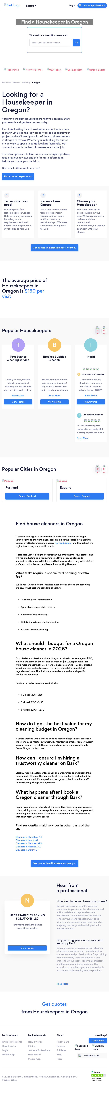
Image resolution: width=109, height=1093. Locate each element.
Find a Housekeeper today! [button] (18, 176)
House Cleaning (21, 82)
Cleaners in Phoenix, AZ (28, 846)
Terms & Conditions (48, 1076)
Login (5, 1050)
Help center (34, 1054)
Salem (68, 543)
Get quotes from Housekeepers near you (54, 247)
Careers (61, 1046)
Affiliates (61, 1050)
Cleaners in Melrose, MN (29, 843)
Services (6, 82)
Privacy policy (9, 1080)
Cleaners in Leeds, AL (27, 840)
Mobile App (8, 1054)
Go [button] (76, 42)
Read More (62, 983)
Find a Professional (12, 1041)
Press (59, 1059)
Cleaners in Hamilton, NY (29, 837)
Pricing (31, 1046)
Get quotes (54, 1004)
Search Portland (27, 496)
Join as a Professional (39, 1050)
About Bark (63, 1041)
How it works (9, 1046)
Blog (59, 1054)
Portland (59, 543)
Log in (72, 5)
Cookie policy (68, 1076)
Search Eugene (82, 496)
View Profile (18, 401)
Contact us (98, 1040)
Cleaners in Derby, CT (27, 849)
